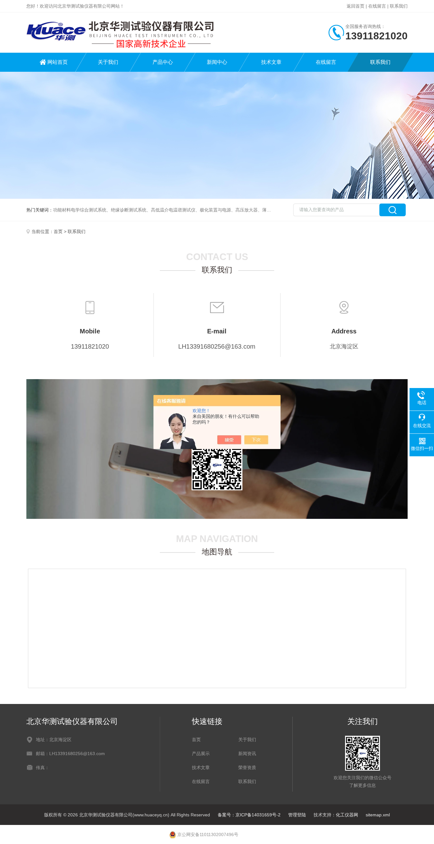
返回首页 (355, 6)
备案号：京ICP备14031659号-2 (249, 814)
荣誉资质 (247, 767)
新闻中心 (217, 62)
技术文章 (271, 62)
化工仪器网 (347, 814)
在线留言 (377, 6)
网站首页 (57, 62)
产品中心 (163, 62)
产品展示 (201, 753)
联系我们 (399, 6)
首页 (58, 231)
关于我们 (108, 62)
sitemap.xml (378, 814)
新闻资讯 (247, 753)
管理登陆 (297, 814)
